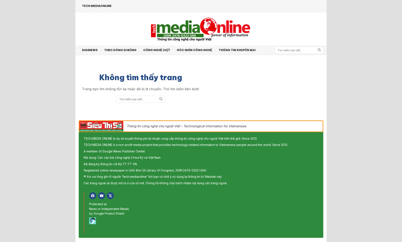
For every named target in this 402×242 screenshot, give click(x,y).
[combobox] (299, 50)
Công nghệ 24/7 (156, 50)
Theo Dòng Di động (120, 50)
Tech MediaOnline (97, 6)
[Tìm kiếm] (319, 50)
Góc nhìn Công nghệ (194, 50)
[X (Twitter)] (110, 195)
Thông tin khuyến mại (237, 50)
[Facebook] (92, 195)
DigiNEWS (90, 50)
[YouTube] (101, 195)
